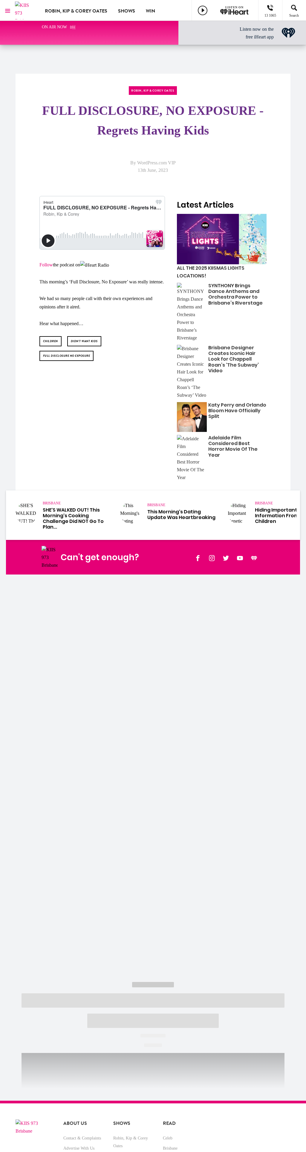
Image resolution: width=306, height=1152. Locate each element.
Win (150, 11)
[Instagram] (211, 557)
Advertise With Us (78, 1148)
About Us (75, 1123)
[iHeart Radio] (254, 557)
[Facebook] (197, 557)
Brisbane (170, 1148)
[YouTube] (240, 557)
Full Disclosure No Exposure (66, 355)
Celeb (167, 1138)
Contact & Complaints (82, 1138)
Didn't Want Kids (84, 341)
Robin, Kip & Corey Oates (76, 11)
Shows (126, 11)
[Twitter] (226, 557)
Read (169, 1123)
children (50, 341)
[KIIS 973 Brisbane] (25, 10)
